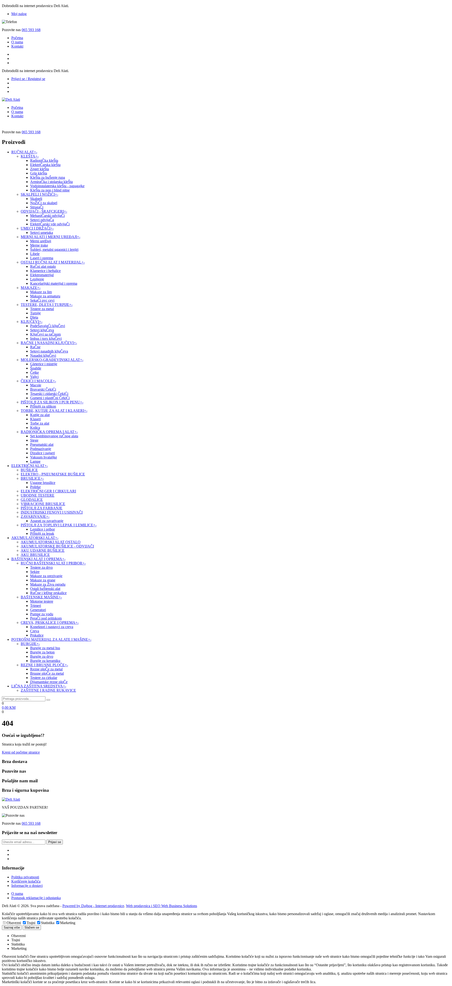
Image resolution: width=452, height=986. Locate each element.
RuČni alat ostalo (43, 266)
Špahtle (35, 368)
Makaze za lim (41, 292)
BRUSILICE (32, 478)
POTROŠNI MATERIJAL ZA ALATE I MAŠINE (51, 639)
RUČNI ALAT (24, 152)
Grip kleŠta (38, 173)
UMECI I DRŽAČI (37, 228)
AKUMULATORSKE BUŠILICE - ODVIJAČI (57, 546)
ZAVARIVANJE (35, 517)
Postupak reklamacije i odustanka (36, 898)
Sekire (35, 572)
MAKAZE (30, 288)
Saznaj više (12, 927)
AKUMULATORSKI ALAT (34, 538)
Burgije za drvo (41, 656)
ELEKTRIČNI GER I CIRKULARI (48, 491)
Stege (34, 440)
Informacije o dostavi (27, 886)
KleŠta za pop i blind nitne (50, 190)
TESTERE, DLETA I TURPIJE (47, 305)
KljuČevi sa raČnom (45, 334)
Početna (17, 38)
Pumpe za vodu (41, 614)
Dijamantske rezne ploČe (49, 682)
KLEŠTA (30, 156)
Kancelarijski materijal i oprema (53, 283)
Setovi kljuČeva (42, 330)
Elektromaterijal (42, 275)
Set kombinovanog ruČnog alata (54, 436)
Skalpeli (36, 199)
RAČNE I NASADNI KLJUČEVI (49, 343)
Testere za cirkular (43, 678)
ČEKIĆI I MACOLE (38, 381)
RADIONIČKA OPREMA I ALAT (49, 432)
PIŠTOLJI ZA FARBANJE (41, 508)
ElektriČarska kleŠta (45, 165)
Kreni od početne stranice (21, 752)
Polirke (35, 487)
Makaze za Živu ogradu (47, 584)
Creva (34, 631)
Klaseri (35, 419)
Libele (35, 254)
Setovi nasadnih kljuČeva (49, 351)
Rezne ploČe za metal (46, 669)
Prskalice (37, 635)
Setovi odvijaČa (42, 220)
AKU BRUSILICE (35, 555)
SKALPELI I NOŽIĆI (39, 194)
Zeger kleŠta (39, 169)
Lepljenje (37, 279)
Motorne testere (41, 601)
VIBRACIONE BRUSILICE (43, 504)
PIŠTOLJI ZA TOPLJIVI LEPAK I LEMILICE (59, 525)
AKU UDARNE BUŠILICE (43, 550)
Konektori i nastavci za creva (51, 627)
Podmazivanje (40, 449)
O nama (17, 42)
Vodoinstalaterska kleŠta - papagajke (57, 186)
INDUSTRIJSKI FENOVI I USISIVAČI (52, 512)
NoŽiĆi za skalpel (43, 203)
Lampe (35, 461)
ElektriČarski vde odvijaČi (50, 224)
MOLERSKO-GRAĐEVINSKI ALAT (52, 360)
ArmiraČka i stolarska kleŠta (51, 182)
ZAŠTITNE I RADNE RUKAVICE (48, 690)
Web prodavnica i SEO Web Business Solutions (161, 906)
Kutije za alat (40, 415)
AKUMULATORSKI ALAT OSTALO (51, 542)
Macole (35, 385)
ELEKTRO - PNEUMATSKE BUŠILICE (53, 474)
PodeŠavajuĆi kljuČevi (47, 326)
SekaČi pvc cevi (42, 300)
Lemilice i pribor (42, 529)
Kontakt (17, 46)
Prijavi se (54, 842)
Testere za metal (42, 309)
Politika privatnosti (25, 877)
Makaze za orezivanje (46, 576)
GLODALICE (32, 500)
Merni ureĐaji (40, 241)
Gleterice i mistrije (43, 364)
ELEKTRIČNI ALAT (29, 466)
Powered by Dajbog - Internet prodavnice (93, 906)
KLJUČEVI (31, 322)
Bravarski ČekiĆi (43, 389)
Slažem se (31, 927)
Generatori (38, 610)
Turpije (35, 313)
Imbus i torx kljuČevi (46, 339)
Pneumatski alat (41, 444)
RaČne (35, 347)
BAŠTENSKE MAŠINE (41, 597)
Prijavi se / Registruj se (28, 79)
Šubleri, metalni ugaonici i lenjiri (54, 250)
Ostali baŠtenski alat (45, 589)
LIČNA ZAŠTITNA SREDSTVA (38, 686)
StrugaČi (36, 207)
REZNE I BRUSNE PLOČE (44, 665)
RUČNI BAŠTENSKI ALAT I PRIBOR (53, 563)
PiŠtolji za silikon (43, 406)
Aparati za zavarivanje (46, 521)
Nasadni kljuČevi (43, 355)
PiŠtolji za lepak (42, 534)
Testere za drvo (41, 567)
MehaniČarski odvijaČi (47, 216)
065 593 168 (31, 30)
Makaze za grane (42, 580)
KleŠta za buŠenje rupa (47, 177)
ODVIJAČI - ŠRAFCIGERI (44, 211)
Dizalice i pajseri (42, 453)
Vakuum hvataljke (43, 457)
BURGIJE (30, 644)
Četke (34, 372)
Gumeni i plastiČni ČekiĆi (50, 398)
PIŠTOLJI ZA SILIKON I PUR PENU (52, 402)
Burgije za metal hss (45, 648)
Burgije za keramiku (45, 661)
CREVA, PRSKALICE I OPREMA (50, 623)
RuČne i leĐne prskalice (48, 593)
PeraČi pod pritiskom (46, 618)
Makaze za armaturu (45, 296)
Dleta (34, 317)
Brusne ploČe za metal (47, 673)
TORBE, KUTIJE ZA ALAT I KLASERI (54, 411)
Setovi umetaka (41, 233)
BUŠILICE (29, 470)
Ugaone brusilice (42, 483)
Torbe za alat (39, 423)
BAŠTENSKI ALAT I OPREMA (38, 559)
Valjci (34, 377)
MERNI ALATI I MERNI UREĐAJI (50, 237)
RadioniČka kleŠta (44, 160)
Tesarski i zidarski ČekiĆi (49, 394)
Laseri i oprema (41, 258)
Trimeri (35, 606)
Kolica (35, 428)
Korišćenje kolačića (25, 881)
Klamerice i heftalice (45, 271)
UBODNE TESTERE (37, 495)
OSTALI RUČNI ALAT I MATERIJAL (53, 262)
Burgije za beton (42, 652)
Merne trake (39, 245)
